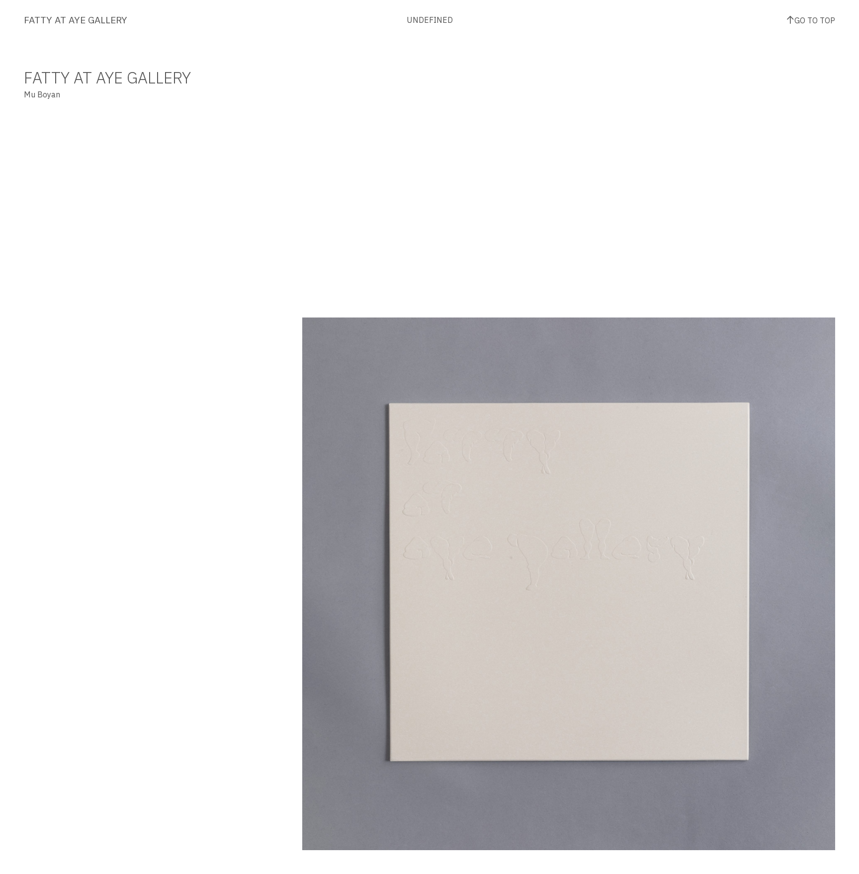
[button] (435, 459)
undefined (430, 20)
